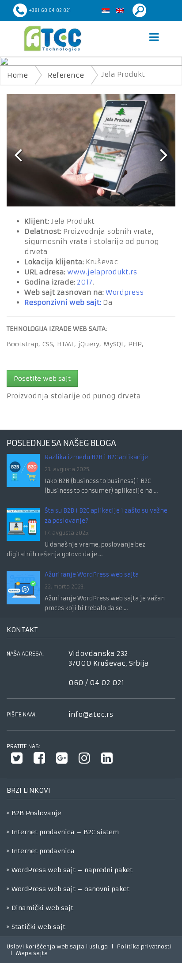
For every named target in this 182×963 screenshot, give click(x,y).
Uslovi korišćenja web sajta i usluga (57, 946)
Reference (66, 75)
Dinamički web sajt (42, 908)
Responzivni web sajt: (62, 302)
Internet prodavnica (43, 851)
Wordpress (125, 292)
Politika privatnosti (144, 946)
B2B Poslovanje (36, 813)
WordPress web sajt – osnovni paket (70, 889)
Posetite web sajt (42, 378)
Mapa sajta (32, 953)
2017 (84, 282)
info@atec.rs (90, 714)
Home (17, 75)
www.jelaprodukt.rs (102, 272)
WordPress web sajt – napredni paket (72, 870)
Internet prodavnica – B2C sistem (65, 832)
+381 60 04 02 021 (50, 10)
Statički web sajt (38, 927)
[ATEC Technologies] (52, 38)
